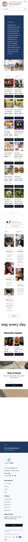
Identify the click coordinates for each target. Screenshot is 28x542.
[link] (5, 4)
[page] (11, 448)
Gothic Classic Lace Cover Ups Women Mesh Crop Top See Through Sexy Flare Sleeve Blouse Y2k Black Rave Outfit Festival (20, 265)
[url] (7, 531)
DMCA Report (16, 534)
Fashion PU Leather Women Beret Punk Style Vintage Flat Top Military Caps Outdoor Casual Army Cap (9, 258)
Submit (14, 385)
